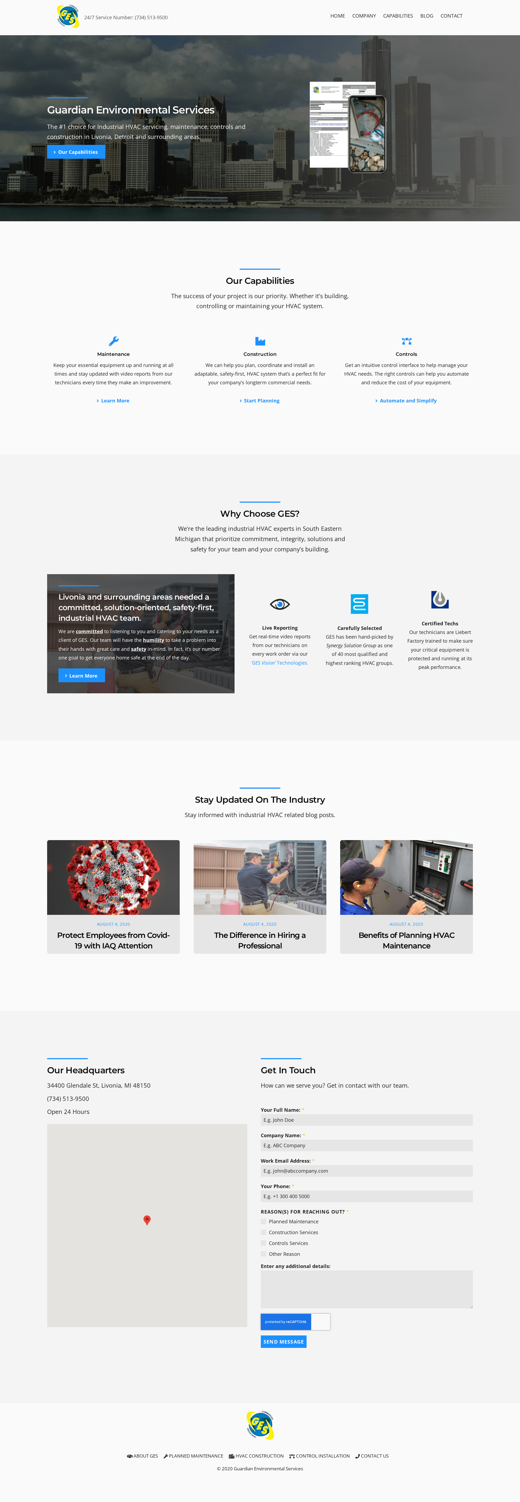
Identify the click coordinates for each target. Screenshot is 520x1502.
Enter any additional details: (295, 1266)
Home (337, 15)
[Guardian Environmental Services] (68, 27)
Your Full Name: (282, 1110)
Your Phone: (277, 1186)
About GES (145, 1456)
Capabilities (398, 15)
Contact (452, 15)
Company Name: (283, 1135)
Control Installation (322, 1456)
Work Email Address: (288, 1161)
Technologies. (279, 662)
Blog (426, 15)
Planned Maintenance (195, 1456)
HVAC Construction (259, 1456)
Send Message (284, 1341)
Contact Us (374, 1456)
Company (364, 15)
